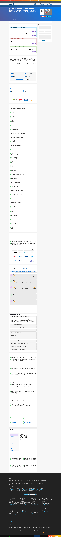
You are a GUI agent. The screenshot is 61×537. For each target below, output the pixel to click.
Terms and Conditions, (28, 532)
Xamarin (25, 418)
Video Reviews (26, 268)
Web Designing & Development (27, 422)
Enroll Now (19, 79)
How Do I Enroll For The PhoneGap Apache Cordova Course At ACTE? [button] (19, 349)
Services (13, 480)
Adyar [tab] (11, 445)
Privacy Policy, (19, 532)
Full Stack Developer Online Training (13, 484)
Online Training (48, 16)
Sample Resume (16, 475)
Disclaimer (41, 532)
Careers (19, 480)
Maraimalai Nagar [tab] (13, 448)
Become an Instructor (36, 480)
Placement (28, 22)
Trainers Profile (40, 22)
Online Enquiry (35, 3)
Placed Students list (26, 6)
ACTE (23, 268)
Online (35, 494)
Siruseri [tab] (12, 450)
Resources (36, 6)
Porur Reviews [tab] (33, 271)
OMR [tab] (11, 438)
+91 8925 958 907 (32, 489)
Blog (22, 475)
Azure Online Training (26, 484)
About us (10, 480)
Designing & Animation (13, 422)
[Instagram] (9, 1)
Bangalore (48, 3)
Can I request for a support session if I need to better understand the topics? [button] (20, 341)
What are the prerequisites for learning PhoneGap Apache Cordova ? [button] (19, 343)
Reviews (30, 6)
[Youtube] (14, 1)
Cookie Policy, (33, 532)
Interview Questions (11, 475)
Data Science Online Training (40, 483)
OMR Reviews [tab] (23, 271)
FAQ (36, 22)
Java (11, 421)
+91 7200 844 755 (19, 489)
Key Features (12, 22)
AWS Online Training (11, 483)
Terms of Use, (37, 532)
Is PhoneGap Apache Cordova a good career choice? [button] (17, 324)
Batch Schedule (18, 22)
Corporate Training (20, 6)
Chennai (41, 3)
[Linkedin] (11, 1)
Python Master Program (27, 423)
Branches (40, 6)
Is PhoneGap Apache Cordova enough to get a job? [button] (17, 327)
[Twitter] (41, 476)
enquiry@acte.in (25, 490)
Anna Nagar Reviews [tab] (28, 271)
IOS (24, 417)
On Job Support (29, 475)
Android (12, 417)
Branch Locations (46, 22)
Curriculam (23, 22)
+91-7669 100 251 (25, 489)
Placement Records (48, 0)
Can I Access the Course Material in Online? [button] (16, 332)
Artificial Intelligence (20, 484)
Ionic (11, 418)
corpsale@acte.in (32, 490)
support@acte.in (39, 490)
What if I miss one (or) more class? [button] (15, 338)
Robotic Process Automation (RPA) (28, 421)
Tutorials (20, 475)
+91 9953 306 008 (12, 489)
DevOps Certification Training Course (18, 483)
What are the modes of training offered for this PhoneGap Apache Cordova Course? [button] (21, 340)
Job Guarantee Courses (12, 6)
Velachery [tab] (12, 434)
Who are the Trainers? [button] (13, 335)
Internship (25, 475)
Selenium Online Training (33, 483)
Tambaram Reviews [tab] (18, 271)
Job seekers (33, 6)
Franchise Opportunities (43, 480)
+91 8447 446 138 (39, 489)
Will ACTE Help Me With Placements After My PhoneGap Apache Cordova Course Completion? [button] (22, 330)
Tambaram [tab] (12, 436)
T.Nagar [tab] (12, 443)
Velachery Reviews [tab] (12, 271)
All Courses (16, 6)
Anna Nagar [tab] (12, 441)
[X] (12, 1)
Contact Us (22, 480)
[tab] (23, 316)
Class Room (43, 16)
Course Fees (33, 31)
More (42, 6)
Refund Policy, (23, 532)
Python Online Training (26, 483)
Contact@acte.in (12, 490)
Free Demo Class (26, 79)
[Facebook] (15, 1)
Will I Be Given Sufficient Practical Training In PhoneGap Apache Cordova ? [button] (20, 344)
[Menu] (0, 5)
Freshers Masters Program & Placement (15, 423)
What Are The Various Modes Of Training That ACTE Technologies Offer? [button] (20, 316)
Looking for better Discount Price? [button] (15, 329)
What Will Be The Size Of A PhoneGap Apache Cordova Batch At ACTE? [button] (19, 346)
